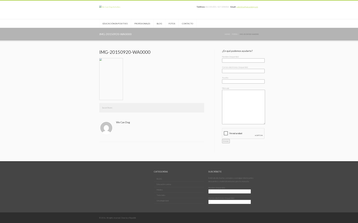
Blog (159, 23)
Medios (160, 189)
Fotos (172, 23)
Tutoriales (161, 195)
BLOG (159, 179)
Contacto (187, 23)
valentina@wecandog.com (247, 7)
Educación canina (164, 184)
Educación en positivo (115, 23)
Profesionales (142, 23)
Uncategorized (163, 200)
